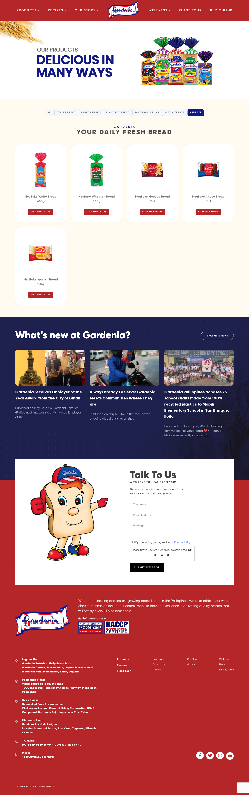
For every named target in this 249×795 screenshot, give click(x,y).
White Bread (66, 113)
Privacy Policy (182, 542)
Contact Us (159, 664)
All (49, 113)
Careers (157, 670)
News (222, 664)
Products (27, 10)
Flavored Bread (118, 113)
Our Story (85, 10)
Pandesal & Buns (147, 113)
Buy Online (221, 10)
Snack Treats (174, 113)
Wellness (158, 10)
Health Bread (91, 113)
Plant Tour (190, 10)
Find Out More (40, 212)
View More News (217, 335)
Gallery (191, 664)
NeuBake (196, 113)
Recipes (55, 10)
